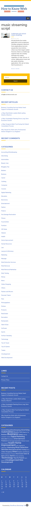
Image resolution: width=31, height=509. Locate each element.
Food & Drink (5, 222)
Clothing (3, 181)
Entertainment (5, 203)
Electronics (4, 200)
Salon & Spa (4, 324)
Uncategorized (5, 354)
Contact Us (4, 376)
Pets (2, 299)
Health (3, 236)
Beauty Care (5, 163)
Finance (3, 211)
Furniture (3, 225)
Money (3, 277)
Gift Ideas (4, 229)
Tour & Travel (5, 343)
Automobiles (5, 159)
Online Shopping (6, 284)
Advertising (4, 155)
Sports (3, 332)
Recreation (4, 317)
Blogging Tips (5, 167)
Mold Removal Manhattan (8, 269)
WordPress (13, 505)
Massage (3, 258)
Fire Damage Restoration (8, 214)
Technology (4, 339)
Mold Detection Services (8, 262)
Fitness (3, 218)
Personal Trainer (6, 295)
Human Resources (6, 244)
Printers (3, 306)
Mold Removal (5, 266)
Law (2, 247)
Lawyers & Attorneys (7, 251)
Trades (3, 350)
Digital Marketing (6, 192)
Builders (3, 170)
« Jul (2, 492)
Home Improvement (7, 240)
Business (3, 174)
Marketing (4, 255)
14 (18, 482)
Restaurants (4, 321)
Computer (4, 185)
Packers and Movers (7, 291)
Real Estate (4, 313)
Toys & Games (5, 346)
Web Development (6, 357)
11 (6, 482)
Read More (15, 68)
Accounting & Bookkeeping (9, 152)
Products (4, 310)
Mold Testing (5, 273)
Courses (3, 189)
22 (22, 484)
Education (4, 196)
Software (4, 328)
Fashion (3, 207)
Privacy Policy (5, 380)
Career (3, 178)
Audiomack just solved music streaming (18, 34)
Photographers (5, 302)
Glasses (3, 233)
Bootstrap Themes (22, 505)
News (3, 280)
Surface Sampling (6, 335)
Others (3, 288)
